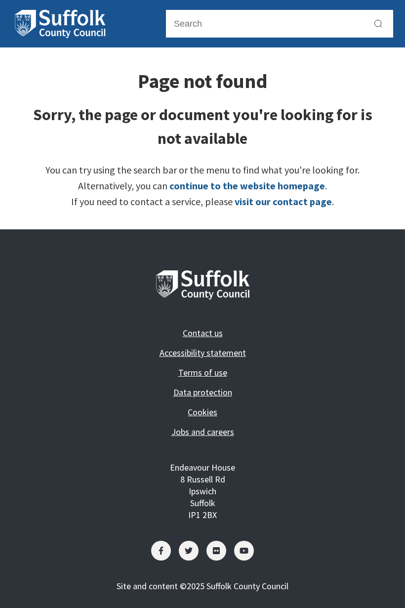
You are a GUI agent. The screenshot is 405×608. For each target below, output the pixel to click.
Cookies (202, 412)
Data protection (202, 392)
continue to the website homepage (247, 185)
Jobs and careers (202, 431)
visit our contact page (283, 201)
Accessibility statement (203, 352)
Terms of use (202, 372)
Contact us (203, 333)
